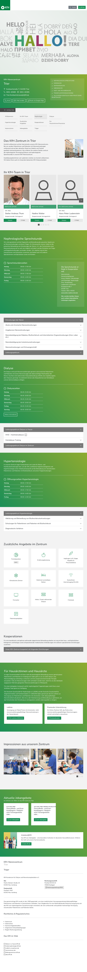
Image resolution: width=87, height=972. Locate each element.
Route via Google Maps (37, 100)
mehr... (16, 562)
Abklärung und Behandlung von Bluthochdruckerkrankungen (27, 518)
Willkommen (9, 116)
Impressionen (9, 128)
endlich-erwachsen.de (12, 948)
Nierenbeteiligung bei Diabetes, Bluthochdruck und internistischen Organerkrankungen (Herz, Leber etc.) (41, 336)
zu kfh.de (82, 7)
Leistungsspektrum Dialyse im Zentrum (19, 445)
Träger (37, 128)
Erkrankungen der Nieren (14, 320)
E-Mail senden (20, 100)
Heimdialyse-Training (13, 440)
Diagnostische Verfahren (14, 528)
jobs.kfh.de (27, 844)
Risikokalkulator (55, 718)
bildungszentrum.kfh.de (12, 952)
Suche (74, 7)
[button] (39, 225)
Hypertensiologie (10, 122)
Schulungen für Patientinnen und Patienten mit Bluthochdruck (28, 523)
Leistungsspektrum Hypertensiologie (18, 513)
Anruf (8, 100)
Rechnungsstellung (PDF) (55, 887)
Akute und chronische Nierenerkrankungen (21, 325)
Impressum (8, 922)
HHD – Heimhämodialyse (14, 435)
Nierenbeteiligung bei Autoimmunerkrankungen (22, 342)
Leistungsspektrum (12, 352)
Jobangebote (24, 128)
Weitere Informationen (10, 414)
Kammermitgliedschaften (13, 926)
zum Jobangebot (14, 820)
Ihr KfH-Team (24, 116)
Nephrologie (38, 116)
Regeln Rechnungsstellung (13, 930)
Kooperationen (39, 122)
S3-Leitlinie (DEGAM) (16, 718)
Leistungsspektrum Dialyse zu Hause (18, 429)
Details (10, 220)
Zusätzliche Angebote (23, 122)
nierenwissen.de (10, 950)
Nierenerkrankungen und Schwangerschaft (21, 347)
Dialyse (51, 116)
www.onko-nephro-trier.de (69, 293)
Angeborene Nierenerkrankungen (17, 330)
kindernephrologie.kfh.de (13, 946)
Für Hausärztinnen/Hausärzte (55, 122)
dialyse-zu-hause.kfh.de (12, 944)
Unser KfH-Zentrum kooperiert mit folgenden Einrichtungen (27, 649)
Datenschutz (9, 924)
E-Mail (23, 220)
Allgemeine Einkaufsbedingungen (15, 928)
